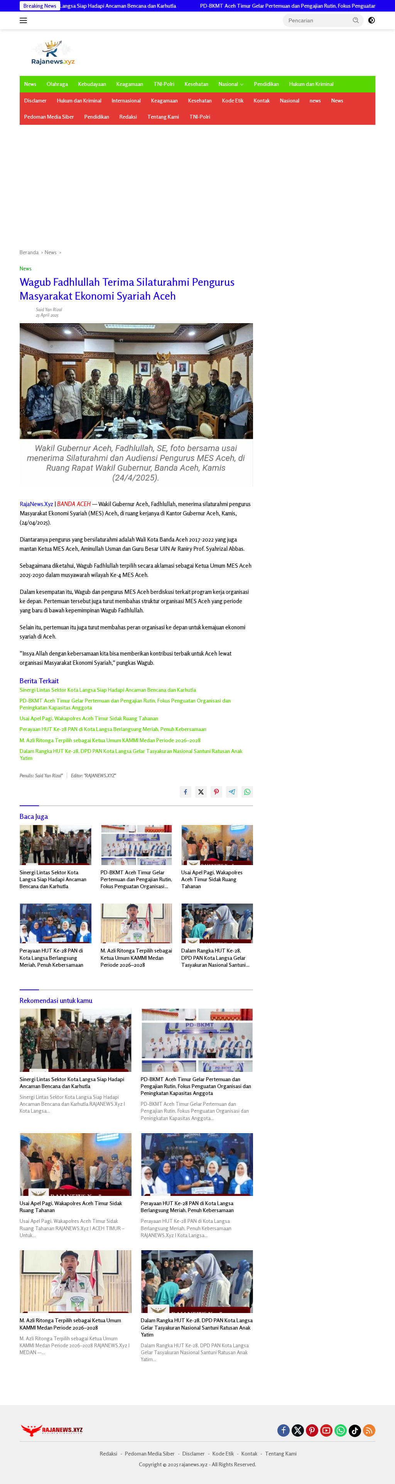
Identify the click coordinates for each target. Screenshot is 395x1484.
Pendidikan (266, 83)
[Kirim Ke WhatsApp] (247, 792)
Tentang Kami (163, 116)
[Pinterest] (312, 1431)
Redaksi (128, 116)
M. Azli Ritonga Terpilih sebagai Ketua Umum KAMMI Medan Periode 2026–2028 (110, 740)
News (30, 83)
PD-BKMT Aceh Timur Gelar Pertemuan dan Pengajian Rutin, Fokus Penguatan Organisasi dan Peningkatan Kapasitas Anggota (125, 704)
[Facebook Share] (185, 792)
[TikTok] (355, 1431)
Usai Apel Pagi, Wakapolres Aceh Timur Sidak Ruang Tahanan (89, 718)
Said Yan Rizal (49, 309)
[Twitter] (298, 1431)
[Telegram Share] (232, 792)
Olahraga (57, 83)
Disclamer (35, 100)
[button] (356, 20)
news (315, 100)
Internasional (126, 100)
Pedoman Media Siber (49, 116)
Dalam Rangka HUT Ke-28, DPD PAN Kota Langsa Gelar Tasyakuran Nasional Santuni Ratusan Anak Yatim (131, 754)
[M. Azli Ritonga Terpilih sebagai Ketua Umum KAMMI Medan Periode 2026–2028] (136, 924)
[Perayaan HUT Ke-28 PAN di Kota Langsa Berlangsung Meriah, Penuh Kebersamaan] (55, 924)
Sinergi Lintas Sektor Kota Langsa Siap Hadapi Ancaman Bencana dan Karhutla (108, 689)
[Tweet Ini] (201, 792)
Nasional (228, 83)
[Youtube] (326, 1431)
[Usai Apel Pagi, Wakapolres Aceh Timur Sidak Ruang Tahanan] (217, 845)
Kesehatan (196, 83)
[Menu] (25, 20)
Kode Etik (232, 100)
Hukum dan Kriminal (311, 83)
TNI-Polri (164, 83)
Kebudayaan (92, 83)
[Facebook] (283, 1431)
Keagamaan (129, 83)
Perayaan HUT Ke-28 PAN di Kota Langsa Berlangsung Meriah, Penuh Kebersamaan (113, 729)
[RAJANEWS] (52, 52)
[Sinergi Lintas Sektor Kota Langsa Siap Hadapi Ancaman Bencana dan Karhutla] (55, 845)
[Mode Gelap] (371, 20)
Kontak (262, 100)
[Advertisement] (197, 182)
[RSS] (369, 1431)
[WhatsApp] (340, 1431)
